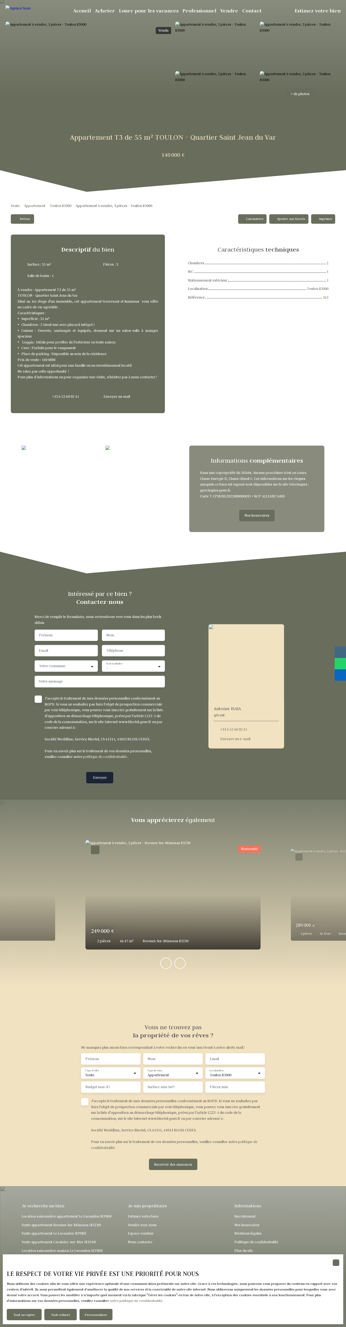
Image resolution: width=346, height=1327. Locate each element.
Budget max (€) (97, 1087)
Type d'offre (92, 1070)
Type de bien (154, 1070)
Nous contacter (140, 1242)
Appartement (34, 205)
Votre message (51, 681)
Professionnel (199, 11)
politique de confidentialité (105, 756)
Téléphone (114, 650)
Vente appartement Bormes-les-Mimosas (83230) (61, 1225)
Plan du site (243, 1250)
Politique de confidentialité (256, 1242)
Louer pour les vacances (148, 11)
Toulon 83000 (60, 205)
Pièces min (219, 1087)
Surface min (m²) (161, 1087)
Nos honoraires (247, 1225)
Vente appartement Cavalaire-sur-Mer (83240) (59, 1242)
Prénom (45, 635)
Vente (15, 205)
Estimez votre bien (318, 11)
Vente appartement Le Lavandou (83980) (54, 1233)
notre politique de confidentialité (136, 1300)
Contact (252, 11)
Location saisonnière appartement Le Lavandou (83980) (67, 1216)
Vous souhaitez (114, 663)
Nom (110, 635)
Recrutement (244, 1216)
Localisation (216, 1070)
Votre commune (52, 666)
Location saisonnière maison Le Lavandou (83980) (62, 1250)
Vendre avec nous (142, 1225)
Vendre (229, 11)
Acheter (105, 11)
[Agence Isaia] (31, 11)
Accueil (82, 11)
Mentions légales (248, 1233)
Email (43, 650)
